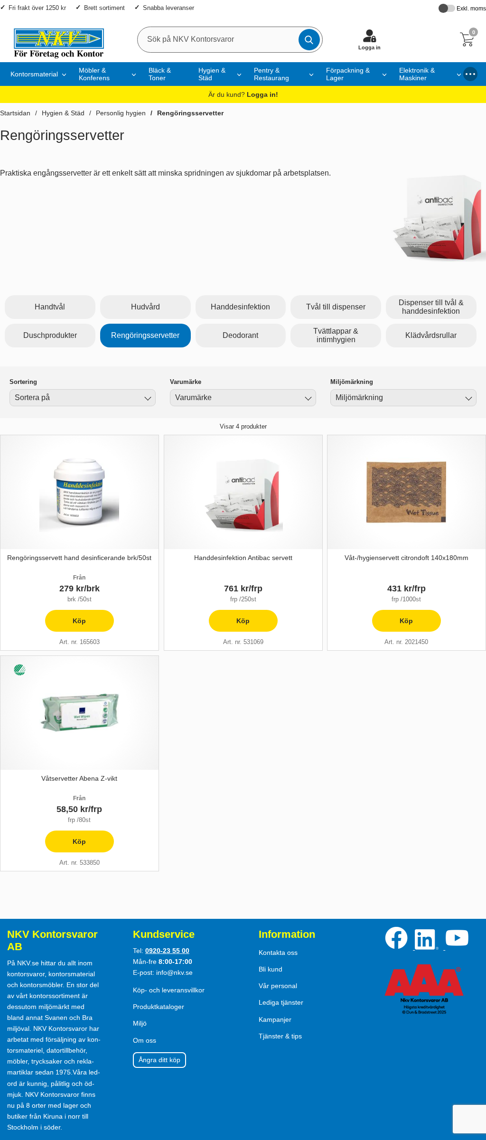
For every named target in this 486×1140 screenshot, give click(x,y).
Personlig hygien (121, 113)
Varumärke (185, 381)
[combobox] (82, 397)
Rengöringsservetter (190, 113)
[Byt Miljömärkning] (467, 399)
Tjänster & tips (280, 1036)
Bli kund (270, 969)
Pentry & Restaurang (271, 74)
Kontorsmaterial (34, 74)
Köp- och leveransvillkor (169, 990)
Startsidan (15, 113)
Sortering (23, 381)
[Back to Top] (469, 1078)
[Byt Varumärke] (307, 399)
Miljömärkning (351, 381)
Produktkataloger (158, 1006)
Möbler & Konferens (94, 74)
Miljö (140, 1023)
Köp (65, 624)
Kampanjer (275, 1019)
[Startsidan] (54, 39)
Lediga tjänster (281, 1002)
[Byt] (146, 399)
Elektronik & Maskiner (417, 74)
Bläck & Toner (160, 74)
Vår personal (278, 986)
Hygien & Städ (211, 74)
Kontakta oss (278, 952)
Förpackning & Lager (348, 74)
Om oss (144, 1040)
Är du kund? (243, 94)
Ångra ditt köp (159, 1060)
